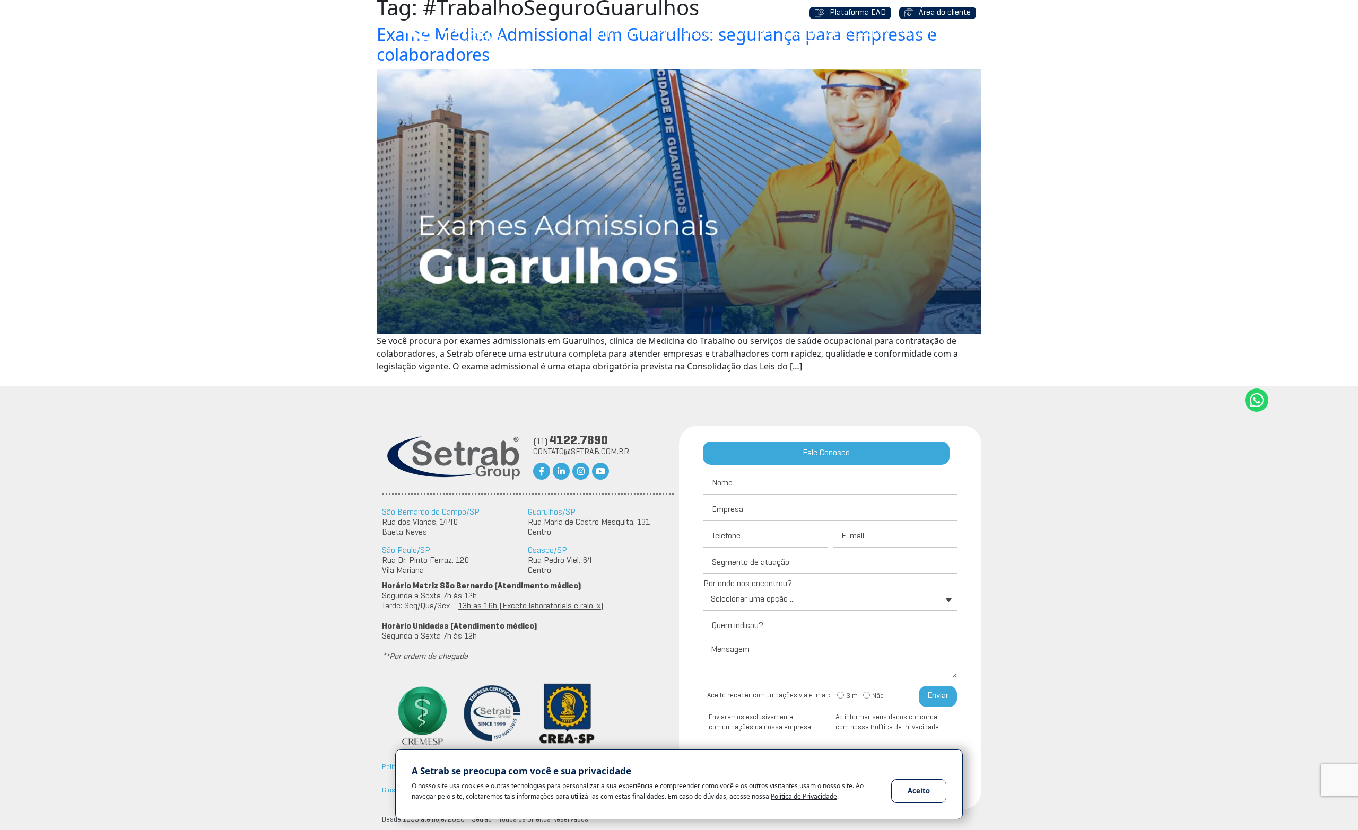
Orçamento (868, 35)
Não (878, 696)
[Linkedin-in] (561, 471)
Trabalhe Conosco (935, 35)
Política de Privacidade (804, 796)
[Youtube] (600, 471)
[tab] (826, 453)
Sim (852, 696)
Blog (790, 35)
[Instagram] (580, 471)
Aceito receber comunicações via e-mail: (768, 695)
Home (608, 35)
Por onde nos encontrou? (747, 584)
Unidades (755, 35)
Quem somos (650, 35)
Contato (823, 35)
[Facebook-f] (541, 471)
